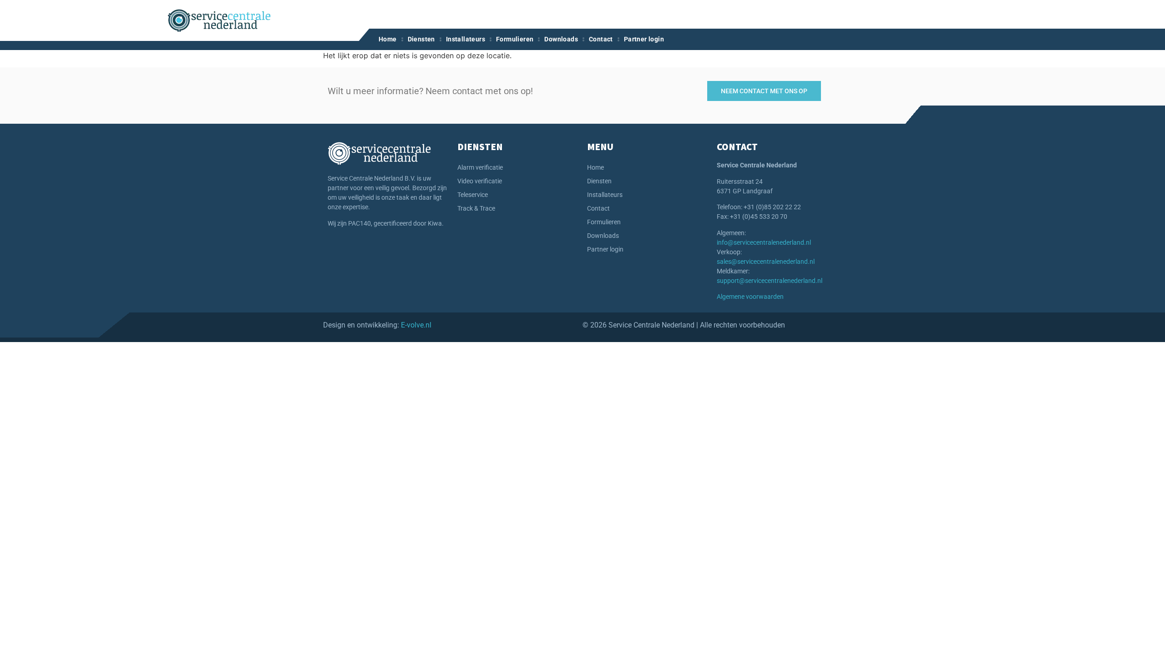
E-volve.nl (416, 325)
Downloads (561, 39)
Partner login (644, 39)
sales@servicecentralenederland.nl (766, 261)
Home (388, 39)
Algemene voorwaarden (750, 296)
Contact (601, 39)
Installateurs (465, 39)
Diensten (421, 39)
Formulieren (514, 39)
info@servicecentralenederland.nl (764, 242)
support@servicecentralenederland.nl (769, 280)
